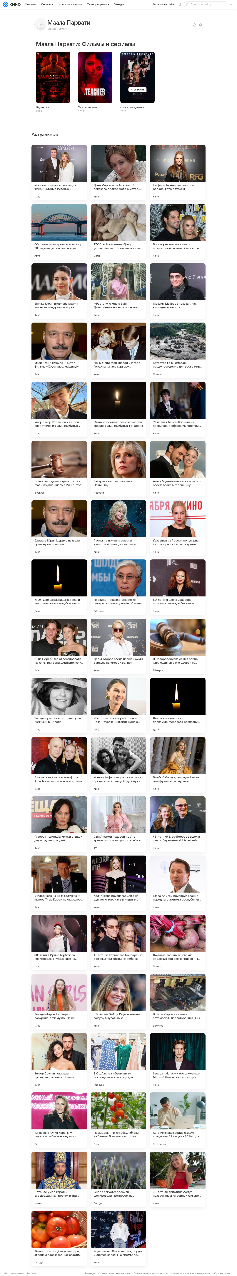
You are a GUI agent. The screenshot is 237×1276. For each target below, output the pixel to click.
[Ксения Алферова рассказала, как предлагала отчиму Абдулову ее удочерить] (118, 765)
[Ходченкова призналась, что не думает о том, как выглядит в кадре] (118, 883)
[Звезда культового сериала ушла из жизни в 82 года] (59, 705)
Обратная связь (221, 1273)
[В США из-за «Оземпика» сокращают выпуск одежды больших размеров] (118, 1061)
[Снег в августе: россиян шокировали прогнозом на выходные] (118, 1179)
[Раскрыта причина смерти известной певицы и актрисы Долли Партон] (118, 528)
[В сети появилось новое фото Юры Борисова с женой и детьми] (59, 765)
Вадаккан (42, 107)
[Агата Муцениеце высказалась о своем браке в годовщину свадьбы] (178, 469)
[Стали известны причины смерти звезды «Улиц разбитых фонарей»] (118, 409)
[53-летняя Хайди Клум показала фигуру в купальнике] (118, 1001)
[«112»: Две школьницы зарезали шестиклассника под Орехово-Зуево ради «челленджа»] (59, 587)
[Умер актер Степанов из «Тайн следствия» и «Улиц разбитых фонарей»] (59, 409)
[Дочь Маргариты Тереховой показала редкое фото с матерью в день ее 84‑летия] (118, 172)
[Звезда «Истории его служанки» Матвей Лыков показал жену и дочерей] (178, 1061)
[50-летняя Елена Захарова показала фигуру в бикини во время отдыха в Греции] (178, 587)
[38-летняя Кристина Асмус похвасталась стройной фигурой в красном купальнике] (178, 1179)
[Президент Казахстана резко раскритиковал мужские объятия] (118, 587)
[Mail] (5, 4)
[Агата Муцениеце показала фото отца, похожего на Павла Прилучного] (178, 1238)
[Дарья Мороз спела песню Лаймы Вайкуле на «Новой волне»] (118, 646)
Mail (6, 1273)
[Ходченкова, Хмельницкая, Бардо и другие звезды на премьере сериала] (118, 1238)
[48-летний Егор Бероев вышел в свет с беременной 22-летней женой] (178, 824)
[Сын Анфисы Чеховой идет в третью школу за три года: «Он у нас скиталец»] (118, 824)
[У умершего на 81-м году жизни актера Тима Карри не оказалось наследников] (59, 883)
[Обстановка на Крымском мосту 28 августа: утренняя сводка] (59, 232)
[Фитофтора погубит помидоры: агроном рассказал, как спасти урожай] (59, 1238)
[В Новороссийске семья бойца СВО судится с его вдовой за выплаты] (178, 646)
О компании (17, 1273)
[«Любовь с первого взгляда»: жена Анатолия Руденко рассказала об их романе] (59, 172)
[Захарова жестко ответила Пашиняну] (118, 469)
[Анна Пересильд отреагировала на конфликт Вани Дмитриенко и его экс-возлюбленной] (59, 646)
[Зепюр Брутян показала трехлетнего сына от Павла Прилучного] (59, 1061)
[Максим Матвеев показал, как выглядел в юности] (178, 291)
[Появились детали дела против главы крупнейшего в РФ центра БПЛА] (59, 469)
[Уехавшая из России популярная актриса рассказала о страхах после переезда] (178, 528)
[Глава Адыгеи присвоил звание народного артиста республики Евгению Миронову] (178, 883)
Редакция (90, 1273)
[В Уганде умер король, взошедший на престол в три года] (59, 1179)
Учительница (87, 107)
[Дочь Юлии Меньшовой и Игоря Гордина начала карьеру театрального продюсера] (118, 350)
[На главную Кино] (14, 4)
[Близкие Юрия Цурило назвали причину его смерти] (59, 528)
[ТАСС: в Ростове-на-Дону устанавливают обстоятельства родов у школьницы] (118, 232)
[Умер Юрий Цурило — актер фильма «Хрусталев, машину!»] (59, 350)
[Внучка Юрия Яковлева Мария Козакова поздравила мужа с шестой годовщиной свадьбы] (59, 291)
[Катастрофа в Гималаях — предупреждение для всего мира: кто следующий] (178, 350)
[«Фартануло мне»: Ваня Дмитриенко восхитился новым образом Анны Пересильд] (118, 291)
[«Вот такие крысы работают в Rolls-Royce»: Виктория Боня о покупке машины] (118, 705)
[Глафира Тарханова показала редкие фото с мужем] (178, 172)
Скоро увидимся (132, 107)
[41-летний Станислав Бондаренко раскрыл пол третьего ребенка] (118, 942)
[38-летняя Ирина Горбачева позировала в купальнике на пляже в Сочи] (59, 942)
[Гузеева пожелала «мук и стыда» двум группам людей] (59, 824)
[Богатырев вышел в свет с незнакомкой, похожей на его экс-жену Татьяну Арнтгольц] (178, 232)
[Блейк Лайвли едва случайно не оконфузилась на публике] (178, 765)
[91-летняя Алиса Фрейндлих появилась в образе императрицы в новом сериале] (178, 409)
